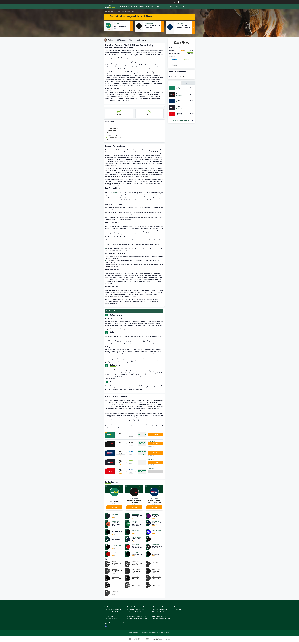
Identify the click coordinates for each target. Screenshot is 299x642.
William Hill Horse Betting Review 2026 (137, 616)
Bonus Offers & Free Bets (113, 126)
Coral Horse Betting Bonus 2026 (159, 614)
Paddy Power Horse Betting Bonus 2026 (161, 618)
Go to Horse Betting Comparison (181, 120)
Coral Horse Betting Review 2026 (136, 614)
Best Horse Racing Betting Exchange (114, 611)
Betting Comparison (139, 6)
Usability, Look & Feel (112, 128)
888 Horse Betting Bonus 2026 (159, 611)
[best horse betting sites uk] (111, 6)
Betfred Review (179, 23)
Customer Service (111, 133)
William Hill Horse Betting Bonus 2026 (160, 616)
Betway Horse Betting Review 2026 (136, 609)
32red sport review (115, 192)
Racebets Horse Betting (115, 137)
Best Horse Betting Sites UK (125, 6)
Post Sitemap (179, 614)
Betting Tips (159, 6)
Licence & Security (112, 135)
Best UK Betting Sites (108, 11)
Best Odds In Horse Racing (111, 618)
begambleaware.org (149, 633)
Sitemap (177, 611)
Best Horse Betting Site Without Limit (114, 609)
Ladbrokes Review (152, 468)
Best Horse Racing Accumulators (113, 614)
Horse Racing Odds (169, 6)
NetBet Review (151, 459)
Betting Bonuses (150, 6)
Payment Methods (112, 130)
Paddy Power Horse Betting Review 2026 (138, 618)
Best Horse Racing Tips (111, 616)
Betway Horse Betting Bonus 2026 (159, 609)
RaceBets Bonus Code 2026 (178, 76)
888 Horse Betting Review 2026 (136, 611)
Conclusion (110, 140)
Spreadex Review (149, 23)
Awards (178, 6)
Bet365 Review (117, 23)
